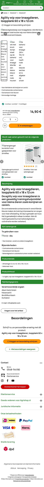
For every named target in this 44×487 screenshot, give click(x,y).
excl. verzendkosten (14, 111)
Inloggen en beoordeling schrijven (17, 25)
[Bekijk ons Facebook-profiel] (7, 380)
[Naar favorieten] (5, 125)
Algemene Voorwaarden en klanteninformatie (22, 464)
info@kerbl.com (11, 303)
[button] (22, 32)
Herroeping (21, 468)
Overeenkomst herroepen (15, 387)
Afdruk (13, 468)
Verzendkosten (29, 475)
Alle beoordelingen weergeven (23, 349)
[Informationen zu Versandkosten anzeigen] (9, 449)
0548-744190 (13, 369)
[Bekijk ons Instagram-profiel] (2, 380)
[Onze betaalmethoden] (22, 427)
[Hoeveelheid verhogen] (15, 119)
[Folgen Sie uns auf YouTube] (13, 380)
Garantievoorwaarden (22, 479)
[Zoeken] (41, 8)
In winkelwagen (26, 125)
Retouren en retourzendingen (22, 481)
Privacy (30, 468)
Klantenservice (13, 376)
